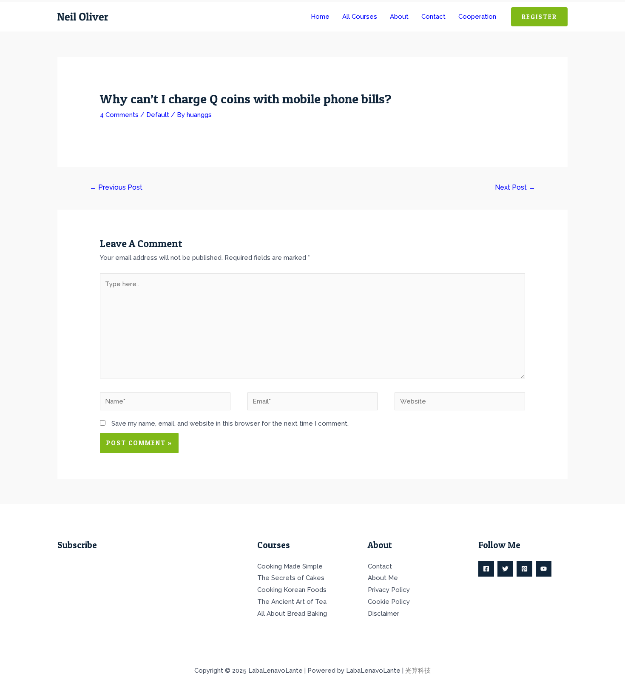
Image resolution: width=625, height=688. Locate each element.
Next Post (515, 187)
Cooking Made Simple (290, 566)
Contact (380, 566)
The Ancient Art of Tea (292, 602)
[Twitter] (505, 569)
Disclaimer (383, 613)
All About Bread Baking (292, 613)
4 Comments (119, 115)
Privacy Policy (389, 590)
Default (157, 115)
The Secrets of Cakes (290, 578)
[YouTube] (543, 569)
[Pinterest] (524, 569)
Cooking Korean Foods (292, 590)
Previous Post (116, 187)
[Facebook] (486, 569)
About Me (383, 578)
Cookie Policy (389, 602)
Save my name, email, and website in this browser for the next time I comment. (230, 423)
